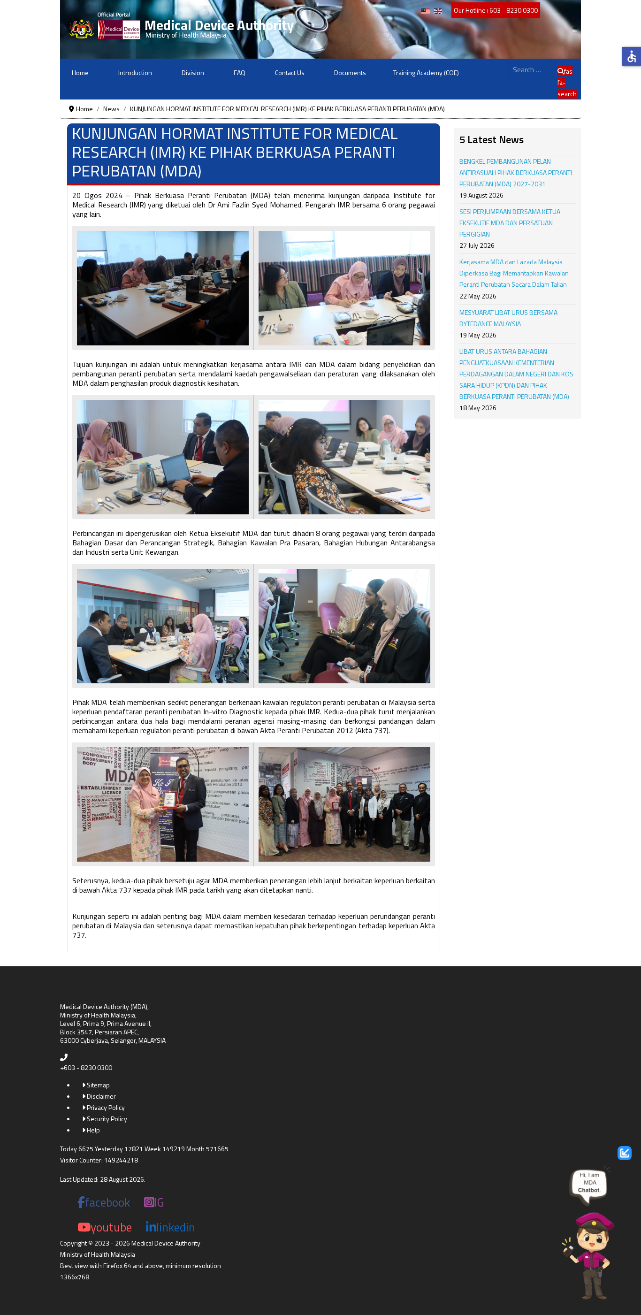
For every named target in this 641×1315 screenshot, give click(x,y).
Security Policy (106, 1119)
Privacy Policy (105, 1107)
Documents (350, 72)
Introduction (135, 72)
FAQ (239, 72)
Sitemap (97, 1085)
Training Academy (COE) (426, 72)
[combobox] (531, 69)
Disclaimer (100, 1096)
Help (92, 1130)
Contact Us (290, 72)
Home (80, 72)
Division (193, 72)
